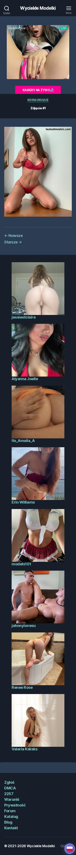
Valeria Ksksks (24, 749)
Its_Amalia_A (23, 440)
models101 (21, 564)
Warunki (11, 799)
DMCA (10, 788)
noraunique (38, 100)
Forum (10, 811)
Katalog (11, 816)
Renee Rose (22, 687)
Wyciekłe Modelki (38, 8)
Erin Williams (23, 502)
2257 (8, 794)
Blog (8, 822)
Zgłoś (9, 782)
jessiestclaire (23, 317)
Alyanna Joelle (25, 379)
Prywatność (15, 805)
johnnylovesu (23, 625)
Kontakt (11, 828)
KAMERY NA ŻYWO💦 (38, 90)
